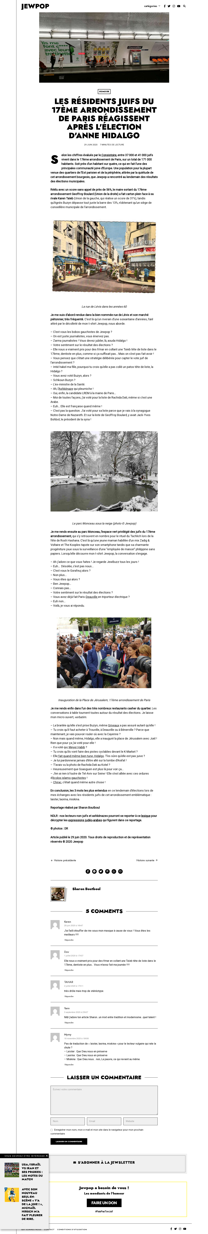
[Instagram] (174, 6)
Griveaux (113, 725)
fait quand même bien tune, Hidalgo (81, 756)
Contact (49, 1229)
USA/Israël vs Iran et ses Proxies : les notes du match (32, 1171)
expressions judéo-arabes (85, 820)
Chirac (57, 782)
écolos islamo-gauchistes (69, 778)
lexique (145, 815)
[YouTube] (178, 6)
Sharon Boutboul (86, 889)
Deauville (92, 597)
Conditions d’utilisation (72, 1229)
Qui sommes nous (31, 1229)
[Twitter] (169, 6)
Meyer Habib (77, 747)
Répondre (69, 939)
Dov (66, 952)
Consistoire (109, 155)
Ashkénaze (66, 388)
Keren (67, 922)
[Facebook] (164, 6)
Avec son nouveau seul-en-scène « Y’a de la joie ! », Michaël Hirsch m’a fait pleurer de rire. (32, 1204)
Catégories (150, 6)
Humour (104, 91)
